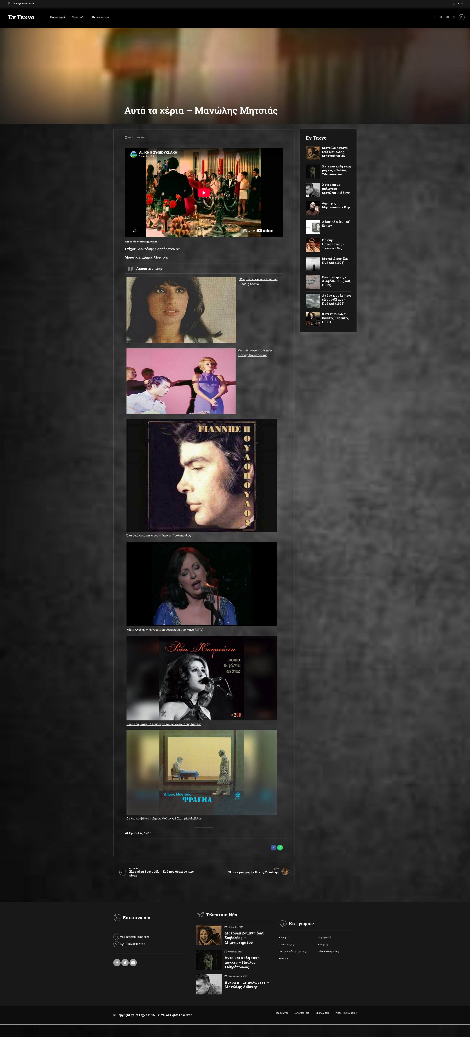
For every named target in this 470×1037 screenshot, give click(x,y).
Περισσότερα (100, 17)
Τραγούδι (78, 17)
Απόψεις (323, 944)
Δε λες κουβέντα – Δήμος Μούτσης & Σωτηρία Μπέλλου (164, 818)
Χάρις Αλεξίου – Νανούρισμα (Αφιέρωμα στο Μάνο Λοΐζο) (164, 629)
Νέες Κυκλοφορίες (328, 951)
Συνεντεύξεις (286, 944)
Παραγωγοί (57, 17)
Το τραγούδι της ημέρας (292, 951)
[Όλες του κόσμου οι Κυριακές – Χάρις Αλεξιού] (181, 310)
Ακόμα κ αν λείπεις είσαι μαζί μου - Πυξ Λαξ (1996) (336, 299)
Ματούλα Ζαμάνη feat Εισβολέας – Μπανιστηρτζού (244, 938)
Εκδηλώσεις (322, 1013)
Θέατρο (283, 958)
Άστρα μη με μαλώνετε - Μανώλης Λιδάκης (336, 188)
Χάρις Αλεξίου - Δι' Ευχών (336, 224)
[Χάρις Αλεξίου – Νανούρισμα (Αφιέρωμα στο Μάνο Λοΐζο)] (201, 584)
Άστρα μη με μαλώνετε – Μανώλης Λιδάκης (247, 984)
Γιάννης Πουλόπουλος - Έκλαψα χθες (333, 244)
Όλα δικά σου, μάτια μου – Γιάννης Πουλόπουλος (158, 535)
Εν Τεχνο (21, 17)
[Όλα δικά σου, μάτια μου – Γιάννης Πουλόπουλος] (201, 476)
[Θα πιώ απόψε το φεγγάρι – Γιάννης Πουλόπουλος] (181, 382)
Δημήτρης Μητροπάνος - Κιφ (336, 205)
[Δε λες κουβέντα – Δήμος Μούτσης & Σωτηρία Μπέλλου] (201, 773)
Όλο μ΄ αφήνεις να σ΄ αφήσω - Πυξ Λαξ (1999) (336, 281)
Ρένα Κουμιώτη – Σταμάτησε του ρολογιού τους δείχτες (164, 724)
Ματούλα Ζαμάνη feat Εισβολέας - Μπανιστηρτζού (335, 152)
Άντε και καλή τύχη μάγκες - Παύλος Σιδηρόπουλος (336, 170)
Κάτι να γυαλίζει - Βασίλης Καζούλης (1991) (335, 318)
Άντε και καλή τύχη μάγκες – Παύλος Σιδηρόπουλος (242, 962)
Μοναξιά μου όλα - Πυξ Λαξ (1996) (336, 260)
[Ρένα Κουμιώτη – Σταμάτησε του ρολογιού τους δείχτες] (201, 679)
